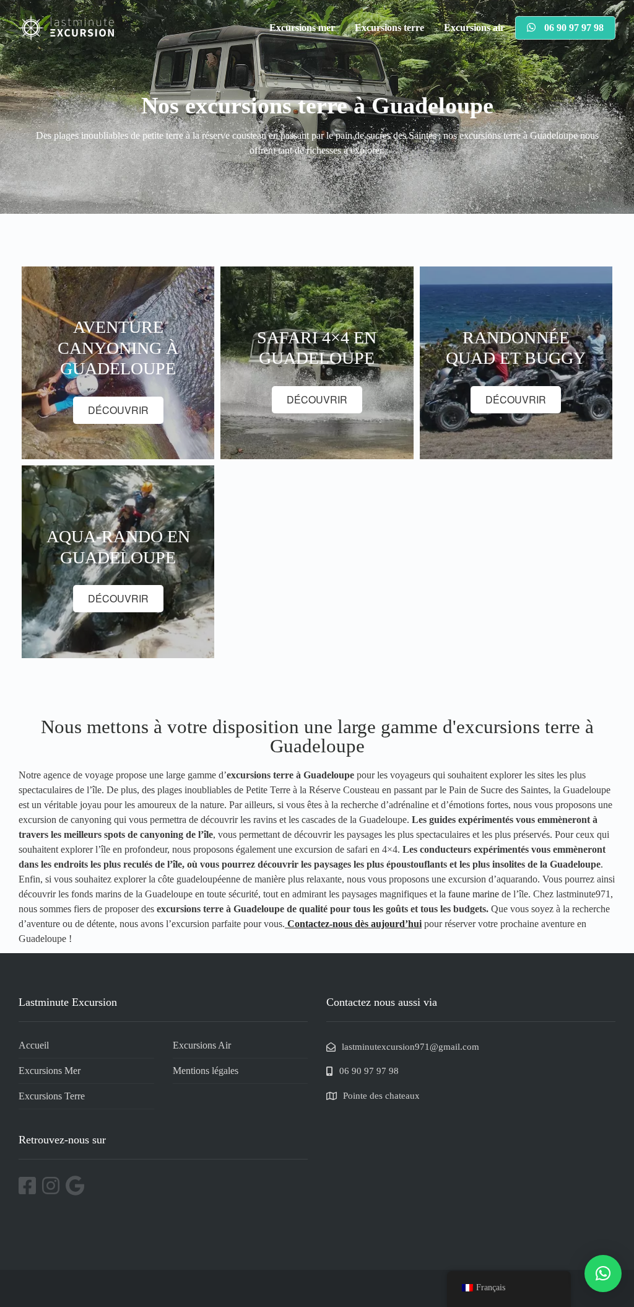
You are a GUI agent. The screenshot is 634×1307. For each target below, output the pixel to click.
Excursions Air (202, 1045)
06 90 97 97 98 (573, 27)
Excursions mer (302, 27)
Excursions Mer (49, 1070)
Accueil (34, 1045)
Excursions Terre (52, 1096)
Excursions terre (389, 27)
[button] (603, 1273)
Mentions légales (205, 1070)
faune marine (473, 894)
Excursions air (474, 27)
